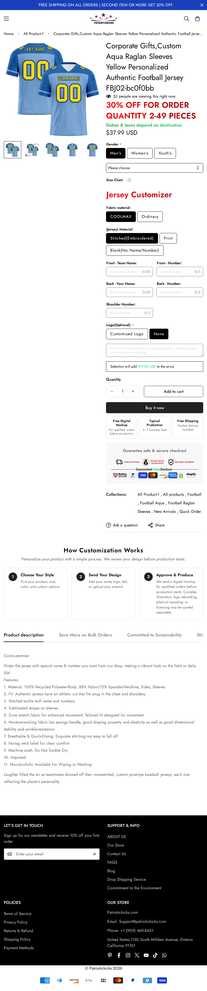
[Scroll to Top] (197, 963)
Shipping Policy (17, 939)
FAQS (112, 862)
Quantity (113, 379)
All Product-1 (33, 33)
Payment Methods (19, 948)
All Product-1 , (150, 494)
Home (9, 33)
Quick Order (190, 511)
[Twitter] (137, 955)
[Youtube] (146, 955)
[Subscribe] (94, 854)
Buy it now (154, 408)
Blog (111, 871)
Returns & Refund (18, 931)
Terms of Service (17, 914)
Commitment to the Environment (134, 888)
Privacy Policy (16, 922)
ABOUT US (116, 837)
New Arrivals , (166, 511)
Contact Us (116, 854)
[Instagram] (128, 955)
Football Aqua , (153, 503)
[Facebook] (118, 955)
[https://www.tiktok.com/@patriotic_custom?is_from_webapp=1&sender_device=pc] (155, 955)
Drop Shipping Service (126, 879)
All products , (174, 494)
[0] (197, 18)
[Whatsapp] (164, 955)
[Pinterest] (109, 955)
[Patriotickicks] (103, 18)
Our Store (115, 845)
